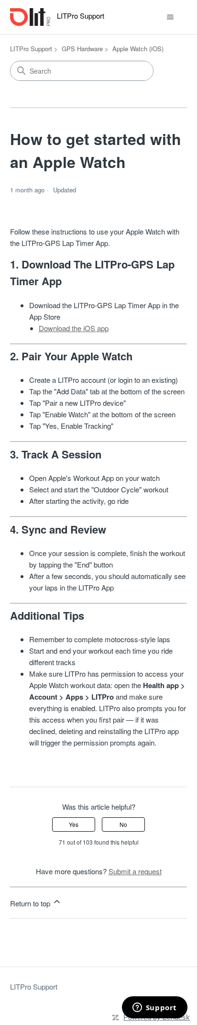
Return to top (31, 903)
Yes (73, 824)
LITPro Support (31, 48)
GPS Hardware (82, 48)
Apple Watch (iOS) (138, 48)
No (123, 824)
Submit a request (135, 871)
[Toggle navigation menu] (170, 17)
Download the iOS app (74, 328)
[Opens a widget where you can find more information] (154, 1008)
